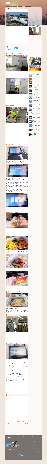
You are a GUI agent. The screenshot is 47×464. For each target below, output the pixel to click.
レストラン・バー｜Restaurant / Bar (36, 446)
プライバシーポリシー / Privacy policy (36, 441)
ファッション (28, 6)
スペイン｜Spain (20, 453)
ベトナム (8, 6)
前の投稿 (26, 423)
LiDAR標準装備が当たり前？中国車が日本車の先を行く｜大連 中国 (36, 134)
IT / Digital (33, 447)
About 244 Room (15, 449)
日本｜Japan (22, 421)
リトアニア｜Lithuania (20, 455)
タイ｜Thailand (20, 446)
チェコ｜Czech (19, 449)
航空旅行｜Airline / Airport (18, 421)
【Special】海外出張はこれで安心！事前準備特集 (34, 113)
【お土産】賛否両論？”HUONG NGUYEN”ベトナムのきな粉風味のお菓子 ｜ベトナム (36, 79)
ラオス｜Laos (19, 454)
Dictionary (33, 439)
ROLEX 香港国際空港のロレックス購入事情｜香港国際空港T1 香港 (36, 90)
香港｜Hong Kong (20, 440)
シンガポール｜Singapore (21, 445)
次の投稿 (7, 423)
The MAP (33, 440)
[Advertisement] (17, 35)
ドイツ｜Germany (20, 439)
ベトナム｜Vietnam (20, 437)
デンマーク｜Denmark (20, 450)
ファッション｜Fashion (34, 450)
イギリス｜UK (19, 441)
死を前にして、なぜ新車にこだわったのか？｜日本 (36, 121)
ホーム (17, 423)
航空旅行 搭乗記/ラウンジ (18, 6)
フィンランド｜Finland (12, 421)
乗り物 (24, 6)
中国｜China (19, 444)
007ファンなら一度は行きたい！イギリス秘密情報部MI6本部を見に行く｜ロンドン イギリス (36, 97)
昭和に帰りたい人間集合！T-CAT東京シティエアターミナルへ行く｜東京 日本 (36, 101)
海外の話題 (11, 6)
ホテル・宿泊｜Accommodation (35, 451)
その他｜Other (34, 120)
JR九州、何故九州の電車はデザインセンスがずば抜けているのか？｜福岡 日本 (36, 94)
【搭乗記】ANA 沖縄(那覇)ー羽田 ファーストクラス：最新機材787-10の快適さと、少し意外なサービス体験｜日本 (36, 118)
